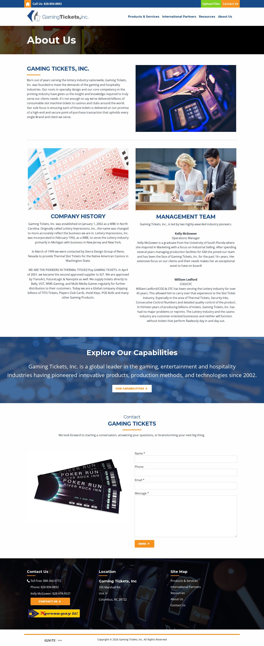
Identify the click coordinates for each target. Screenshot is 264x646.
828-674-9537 (61, 594)
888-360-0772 (52, 581)
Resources (207, 16)
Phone (139, 467)
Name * (140, 453)
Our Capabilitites (129, 388)
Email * (139, 480)
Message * (142, 493)
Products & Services (143, 16)
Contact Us (230, 4)
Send (142, 543)
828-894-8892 (50, 587)
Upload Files (211, 4)
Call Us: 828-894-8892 (47, 4)
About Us (225, 16)
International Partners (179, 16)
